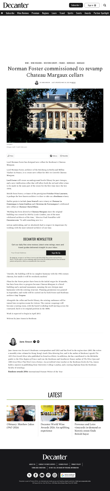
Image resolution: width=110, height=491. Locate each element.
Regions (45, 13)
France (62, 63)
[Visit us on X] (29, 475)
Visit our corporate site (83, 481)
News (74, 82)
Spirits (70, 13)
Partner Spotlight (101, 13)
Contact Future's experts (47, 464)
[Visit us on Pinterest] (48, 475)
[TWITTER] (35, 341)
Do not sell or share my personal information (64, 468)
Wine (27, 63)
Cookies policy (63, 464)
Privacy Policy (76, 464)
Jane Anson (46, 82)
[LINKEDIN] (38, 341)
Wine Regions (36, 63)
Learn (54, 13)
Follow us (55, 156)
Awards (88, 13)
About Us (32, 464)
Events (79, 13)
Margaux (81, 63)
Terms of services (31, 258)
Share (11, 156)
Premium (35, 13)
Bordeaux (71, 63)
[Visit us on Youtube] (42, 475)
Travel (62, 13)
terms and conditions (39, 468)
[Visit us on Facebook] (35, 475)
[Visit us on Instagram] (54, 475)
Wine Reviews (23, 13)
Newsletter (65, 156)
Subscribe (75, 5)
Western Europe (50, 63)
